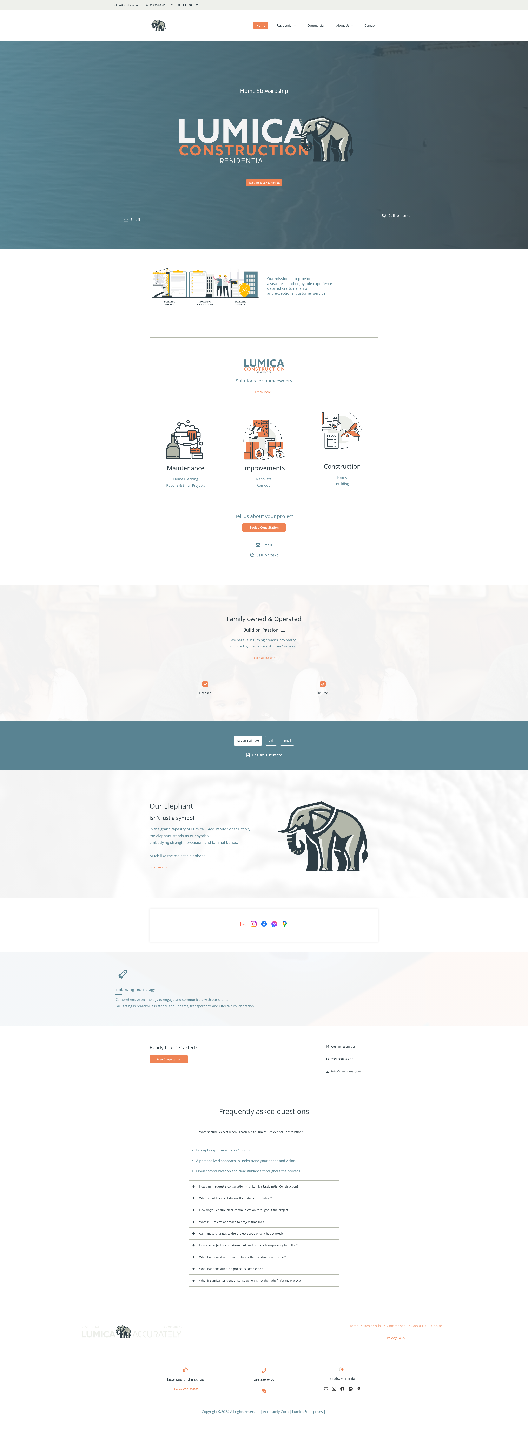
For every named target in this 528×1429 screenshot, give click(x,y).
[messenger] (190, 5)
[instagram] (178, 5)
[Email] (243, 924)
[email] (172, 5)
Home (354, 1325)
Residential (373, 1325)
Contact (437, 1325)
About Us (418, 1325)
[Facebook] (264, 924)
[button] (264, 1132)
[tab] (248, 740)
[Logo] (158, 25)
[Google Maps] (284, 924)
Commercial (396, 1325)
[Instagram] (254, 924)
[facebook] (184, 5)
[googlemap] (197, 5)
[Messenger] (274, 924)
